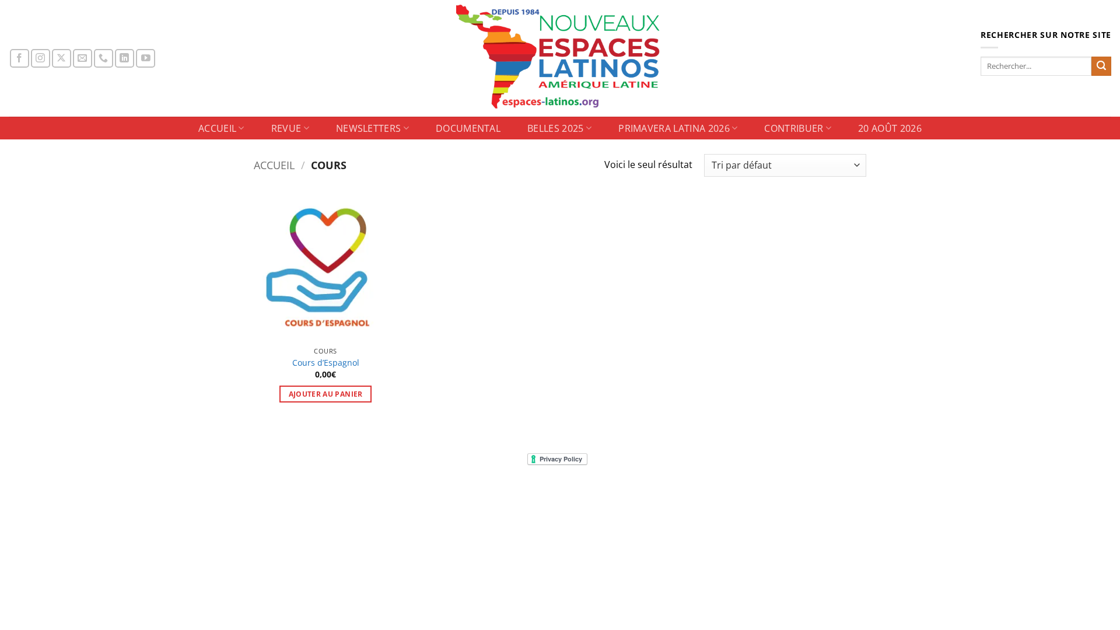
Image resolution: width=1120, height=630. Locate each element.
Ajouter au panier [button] (326, 394)
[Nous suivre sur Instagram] (40, 58)
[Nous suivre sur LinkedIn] (124, 58)
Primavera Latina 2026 (674, 128)
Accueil (274, 165)
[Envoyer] (1101, 66)
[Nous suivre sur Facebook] (19, 58)
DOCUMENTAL (468, 128)
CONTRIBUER (793, 128)
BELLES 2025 (555, 128)
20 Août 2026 (890, 128)
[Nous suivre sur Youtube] (145, 58)
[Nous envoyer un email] (82, 58)
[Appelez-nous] (103, 58)
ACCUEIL (217, 128)
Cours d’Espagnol (325, 363)
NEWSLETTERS (368, 128)
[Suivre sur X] (61, 58)
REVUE (286, 128)
